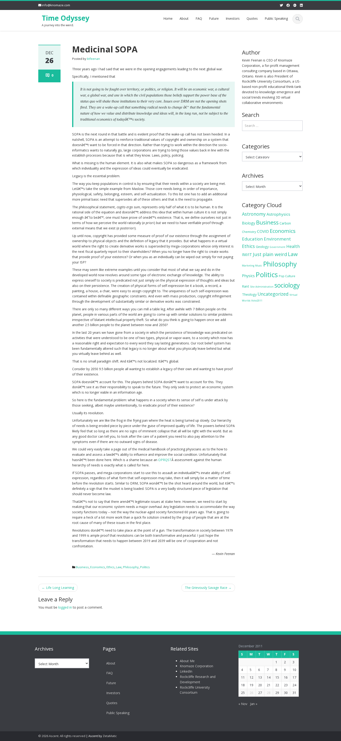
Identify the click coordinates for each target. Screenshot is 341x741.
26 (251, 692)
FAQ (199, 18)
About (184, 18)
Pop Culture (287, 276)
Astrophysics (278, 214)
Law (119, 567)
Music (258, 265)
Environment (277, 239)
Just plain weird (270, 254)
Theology (249, 294)
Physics (248, 275)
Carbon (285, 223)
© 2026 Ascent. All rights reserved (61, 736)
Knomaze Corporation (196, 666)
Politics (145, 567)
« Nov (242, 704)
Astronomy (254, 214)
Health (293, 246)
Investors (233, 18)
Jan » (253, 704)
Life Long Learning (58, 587)
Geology (262, 246)
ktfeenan (93, 59)
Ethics (110, 567)
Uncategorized (273, 294)
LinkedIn (186, 671)
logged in (65, 607)
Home (168, 18)
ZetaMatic (110, 736)
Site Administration (261, 286)
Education (252, 239)
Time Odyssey (65, 18)
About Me (187, 661)
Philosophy (131, 567)
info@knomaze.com (56, 5)
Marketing (248, 265)
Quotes (252, 18)
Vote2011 (256, 300)
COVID (263, 231)
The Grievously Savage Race (208, 587)
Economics (97, 567)
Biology (248, 223)
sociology (287, 285)
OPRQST (164, 460)
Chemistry (249, 232)
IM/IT (247, 254)
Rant (245, 286)
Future (214, 18)
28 (268, 692)
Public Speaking (276, 18)
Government (277, 247)
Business (82, 567)
